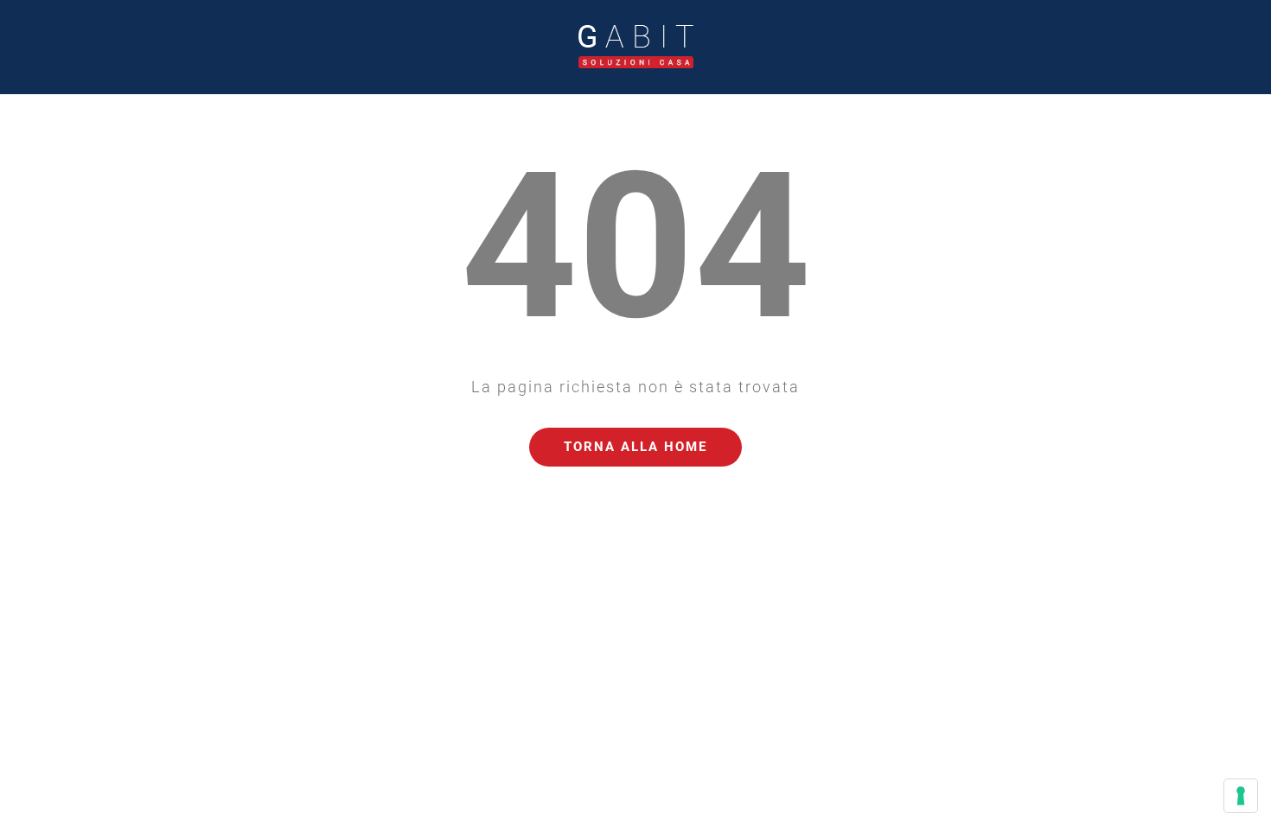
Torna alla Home (635, 446)
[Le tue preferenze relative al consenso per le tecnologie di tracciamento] (1240, 795)
